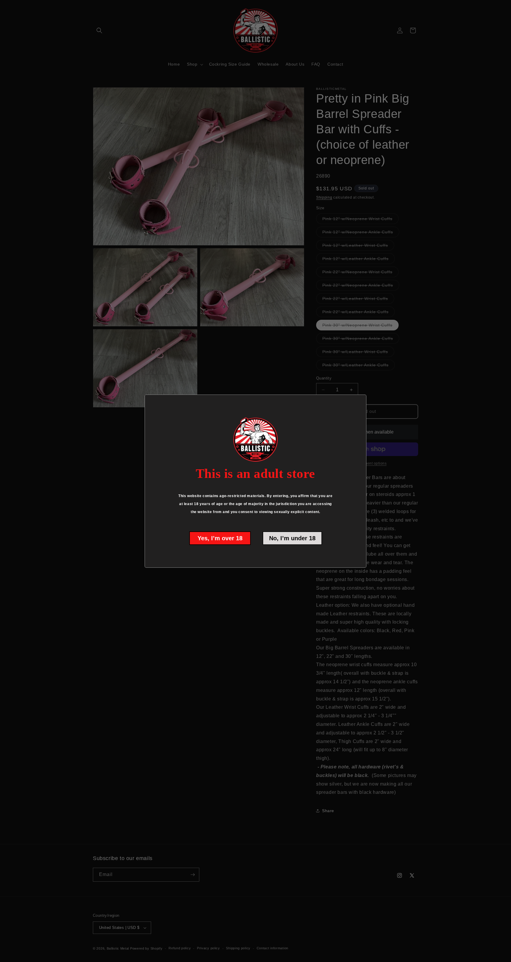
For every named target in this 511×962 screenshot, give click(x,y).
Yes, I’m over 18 (220, 538)
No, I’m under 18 (292, 538)
